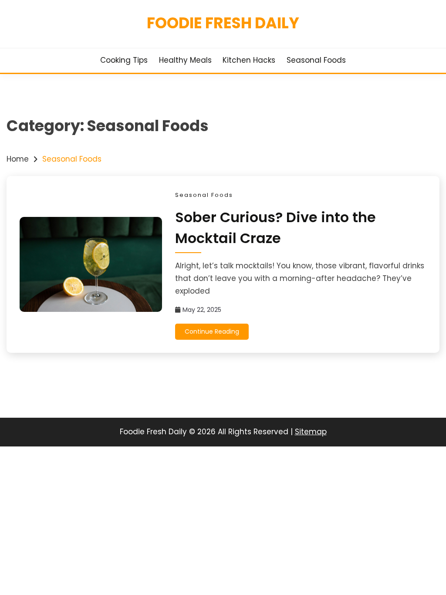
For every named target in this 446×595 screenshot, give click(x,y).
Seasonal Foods (316, 60)
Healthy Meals (185, 60)
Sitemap (311, 431)
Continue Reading (212, 331)
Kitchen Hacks (249, 60)
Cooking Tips (124, 60)
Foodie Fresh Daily (223, 23)
